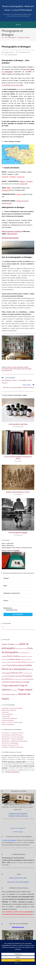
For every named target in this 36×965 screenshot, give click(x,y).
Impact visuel (29, 662)
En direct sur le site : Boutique (18, 813)
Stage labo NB (5, 370)
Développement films (24, 656)
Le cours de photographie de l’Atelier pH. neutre (18, 458)
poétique (25, 679)
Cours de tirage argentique (23, 652)
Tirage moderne (14, 690)
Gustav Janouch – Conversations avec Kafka (12, 733)
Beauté (22, 648)
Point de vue (20, 679)
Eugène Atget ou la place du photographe (12, 708)
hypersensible (4, 662)
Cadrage (25, 648)
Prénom (6, 578)
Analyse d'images (12, 367)
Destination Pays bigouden (10, 238)
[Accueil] (2, 37)
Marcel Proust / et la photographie (10, 743)
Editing (30, 656)
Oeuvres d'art (17, 672)
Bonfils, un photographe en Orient (18, 492)
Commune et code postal (11, 593)
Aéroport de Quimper (22, 201)
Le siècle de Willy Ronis (7, 714)
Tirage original (24, 689)
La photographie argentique (18, 424)
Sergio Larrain (5, 712)
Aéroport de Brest (7, 203)
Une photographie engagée (18, 532)
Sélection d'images (26, 368)
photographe (4, 676)
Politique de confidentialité (18, 828)
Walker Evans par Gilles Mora (9, 710)
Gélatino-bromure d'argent (26, 659)
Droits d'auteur (13, 656)
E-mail (5, 600)
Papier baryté (29, 673)
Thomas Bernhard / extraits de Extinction (12, 735)
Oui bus (18, 194)
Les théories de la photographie (9, 718)
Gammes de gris (14, 659)
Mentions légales (18, 832)
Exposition (7, 659)
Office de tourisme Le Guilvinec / (12, 231)
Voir (10, 370)
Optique (24, 673)
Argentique (20, 367)
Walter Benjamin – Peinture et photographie (12, 739)
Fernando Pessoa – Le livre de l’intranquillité (12, 737)
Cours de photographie (10, 54)
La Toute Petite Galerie (14, 665)
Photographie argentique (14, 676)
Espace (3, 659)
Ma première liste (11, 610)
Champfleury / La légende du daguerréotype (12, 747)
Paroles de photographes (8, 724)
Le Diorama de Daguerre (8, 720)
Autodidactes (17, 648)
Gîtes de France (12, 234)
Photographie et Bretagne (23, 37)
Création (4, 656)
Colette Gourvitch (9, 52)
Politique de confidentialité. (12, 772)
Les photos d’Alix (6, 716)
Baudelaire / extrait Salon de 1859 (10, 745)
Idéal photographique (12, 662)
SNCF (8, 188)
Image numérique (21, 662)
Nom (5, 585)
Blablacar (22, 181)
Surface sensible (10, 682)
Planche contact (15, 679)
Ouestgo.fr (29, 181)
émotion (16, 694)
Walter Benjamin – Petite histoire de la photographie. (15, 741)
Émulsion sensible (9, 694)
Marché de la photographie (14, 669)
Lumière (28, 665)
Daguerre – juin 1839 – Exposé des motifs (12, 722)
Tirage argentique (10, 685)
